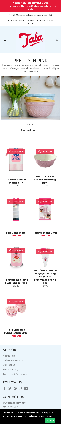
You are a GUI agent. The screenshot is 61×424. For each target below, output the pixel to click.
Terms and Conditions (15, 374)
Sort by (30, 124)
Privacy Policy (10, 369)
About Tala (9, 355)
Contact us (9, 365)
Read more (45, 416)
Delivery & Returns (13, 360)
